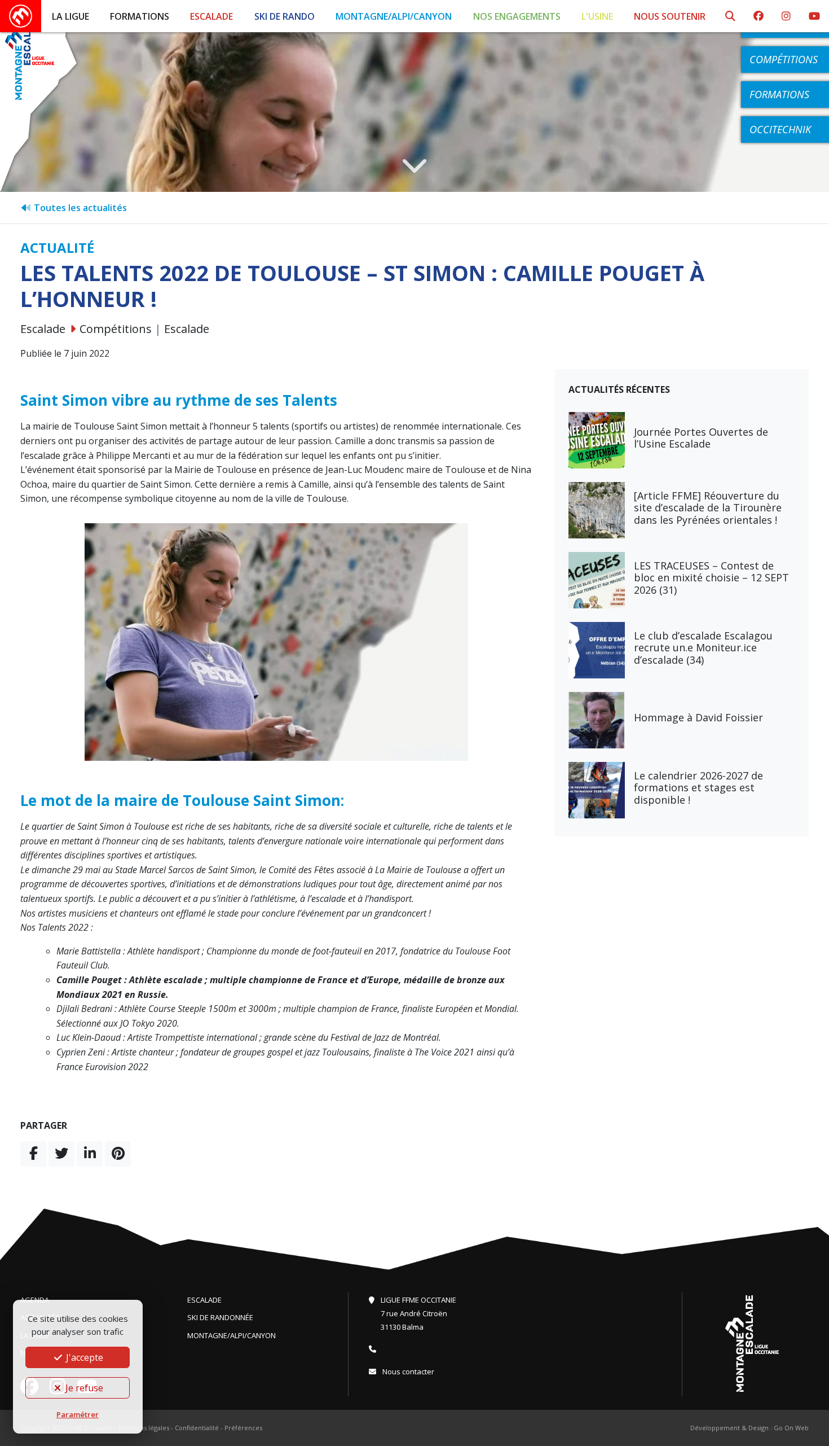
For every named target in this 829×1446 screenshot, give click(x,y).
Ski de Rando (284, 16)
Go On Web (791, 1427)
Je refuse (83, 1388)
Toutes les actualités (79, 207)
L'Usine (597, 16)
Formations (139, 16)
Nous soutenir (669, 16)
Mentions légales (143, 1427)
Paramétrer (77, 1414)
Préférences (243, 1427)
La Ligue (70, 16)
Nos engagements (517, 16)
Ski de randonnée (220, 1317)
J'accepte (83, 1357)
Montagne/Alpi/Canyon (394, 16)
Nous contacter (407, 1371)
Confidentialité (197, 1427)
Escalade (211, 16)
